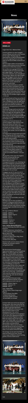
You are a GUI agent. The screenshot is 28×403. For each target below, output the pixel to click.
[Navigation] (26, 1)
